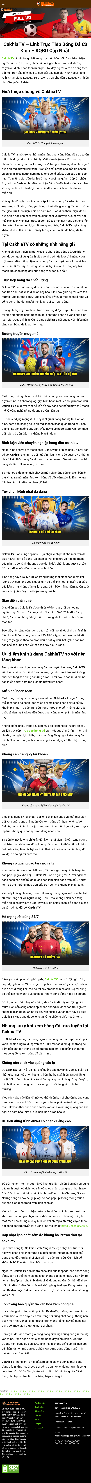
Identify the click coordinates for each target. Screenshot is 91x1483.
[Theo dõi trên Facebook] (57, 1442)
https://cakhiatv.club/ (74, 1226)
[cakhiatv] (46, 3)
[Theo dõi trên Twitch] (78, 1442)
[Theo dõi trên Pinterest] (66, 1442)
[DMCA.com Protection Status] (11, 1468)
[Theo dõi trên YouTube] (70, 1442)
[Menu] (3, 4)
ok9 (11, 1391)
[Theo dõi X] (61, 1442)
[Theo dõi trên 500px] (74, 1442)
